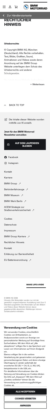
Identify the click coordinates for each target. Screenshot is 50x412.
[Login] (10, 6)
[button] (4, 7)
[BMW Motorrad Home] (35, 7)
